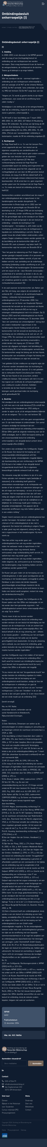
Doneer (5, 1100)
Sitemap (23, 1130)
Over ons (28, 1103)
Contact (28, 1109)
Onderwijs (29, 1100)
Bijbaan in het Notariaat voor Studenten (11, 1105)
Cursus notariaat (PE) (10, 1109)
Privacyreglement (8, 1113)
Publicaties (12, 27)
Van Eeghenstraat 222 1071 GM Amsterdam (13, 1088)
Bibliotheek (29, 1106)
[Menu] (43, 3)
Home (4, 27)
